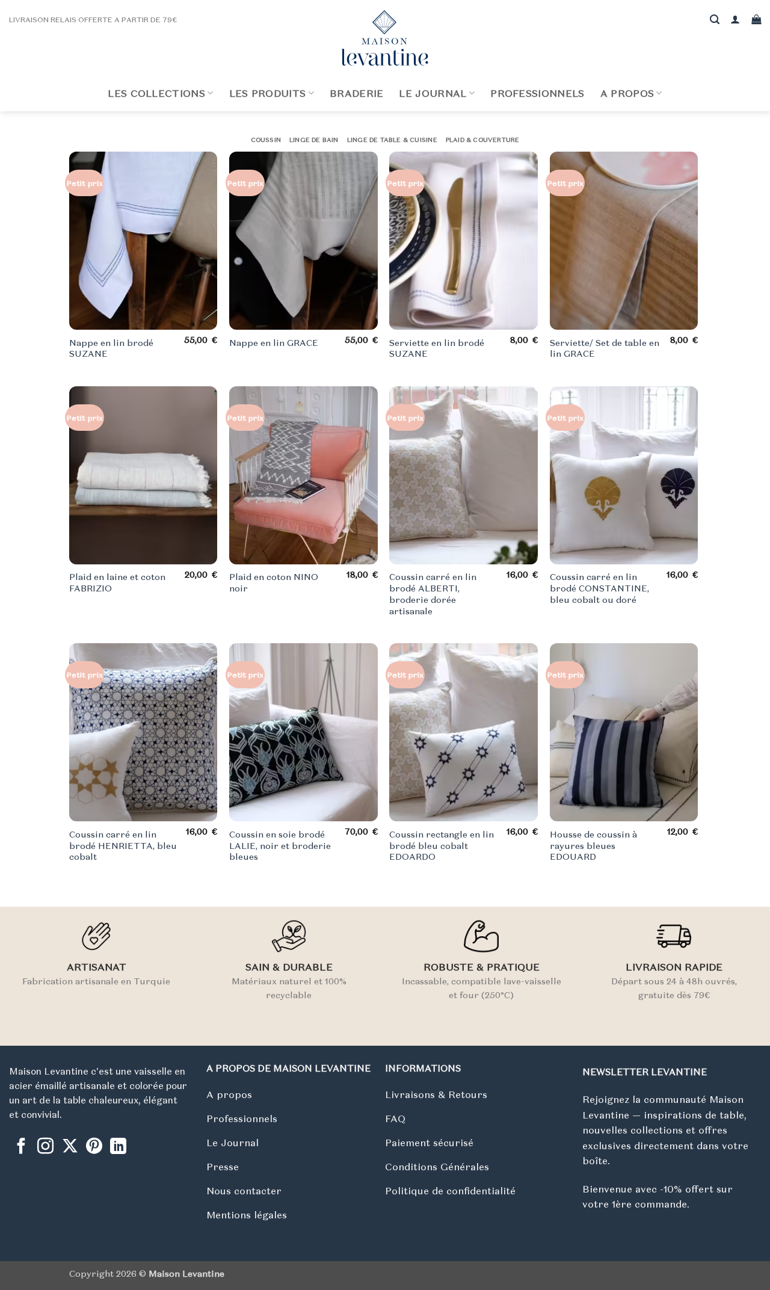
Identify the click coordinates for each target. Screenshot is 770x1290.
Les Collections (156, 93)
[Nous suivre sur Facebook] (21, 1147)
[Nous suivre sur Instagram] (45, 1147)
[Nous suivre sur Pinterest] (94, 1147)
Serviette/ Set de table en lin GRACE (604, 349)
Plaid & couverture (483, 140)
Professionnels (537, 93)
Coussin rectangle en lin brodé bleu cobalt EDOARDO (441, 845)
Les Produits (267, 93)
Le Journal (432, 93)
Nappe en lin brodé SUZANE (111, 349)
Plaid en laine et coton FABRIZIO (117, 583)
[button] (735, 19)
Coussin (266, 140)
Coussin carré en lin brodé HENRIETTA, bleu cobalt (123, 845)
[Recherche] (714, 19)
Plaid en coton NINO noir (273, 583)
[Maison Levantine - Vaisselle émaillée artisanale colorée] (385, 38)
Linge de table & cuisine (392, 140)
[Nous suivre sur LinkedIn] (118, 1147)
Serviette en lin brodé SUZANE (436, 349)
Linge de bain (314, 140)
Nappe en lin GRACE (273, 343)
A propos (627, 93)
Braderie (357, 93)
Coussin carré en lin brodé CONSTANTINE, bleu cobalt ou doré (599, 588)
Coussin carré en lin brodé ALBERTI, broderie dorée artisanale (432, 594)
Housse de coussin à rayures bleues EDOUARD (593, 845)
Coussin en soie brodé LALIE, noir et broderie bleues (280, 845)
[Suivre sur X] (70, 1147)
